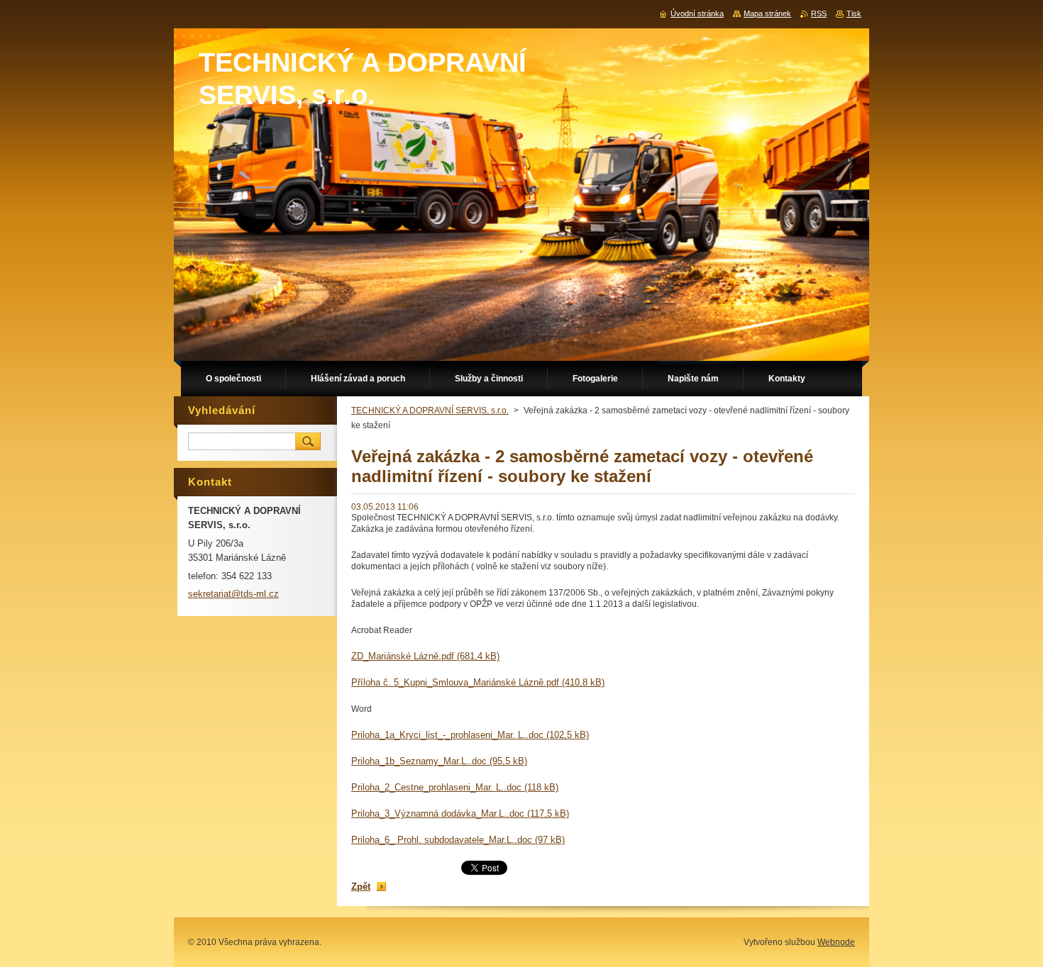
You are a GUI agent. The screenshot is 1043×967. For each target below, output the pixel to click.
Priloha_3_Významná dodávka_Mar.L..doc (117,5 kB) (460, 813)
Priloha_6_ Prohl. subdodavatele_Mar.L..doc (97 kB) (458, 839)
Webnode (836, 942)
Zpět (360, 886)
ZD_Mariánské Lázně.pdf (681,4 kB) (425, 656)
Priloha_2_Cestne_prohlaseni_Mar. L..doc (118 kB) (454, 787)
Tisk (853, 13)
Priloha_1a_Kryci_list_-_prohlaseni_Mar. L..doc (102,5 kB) (470, 735)
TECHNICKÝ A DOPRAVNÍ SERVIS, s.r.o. (430, 410)
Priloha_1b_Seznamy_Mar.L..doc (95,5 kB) (439, 761)
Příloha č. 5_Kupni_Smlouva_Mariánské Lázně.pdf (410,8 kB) (478, 682)
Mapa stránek (767, 13)
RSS (819, 13)
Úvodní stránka (697, 13)
